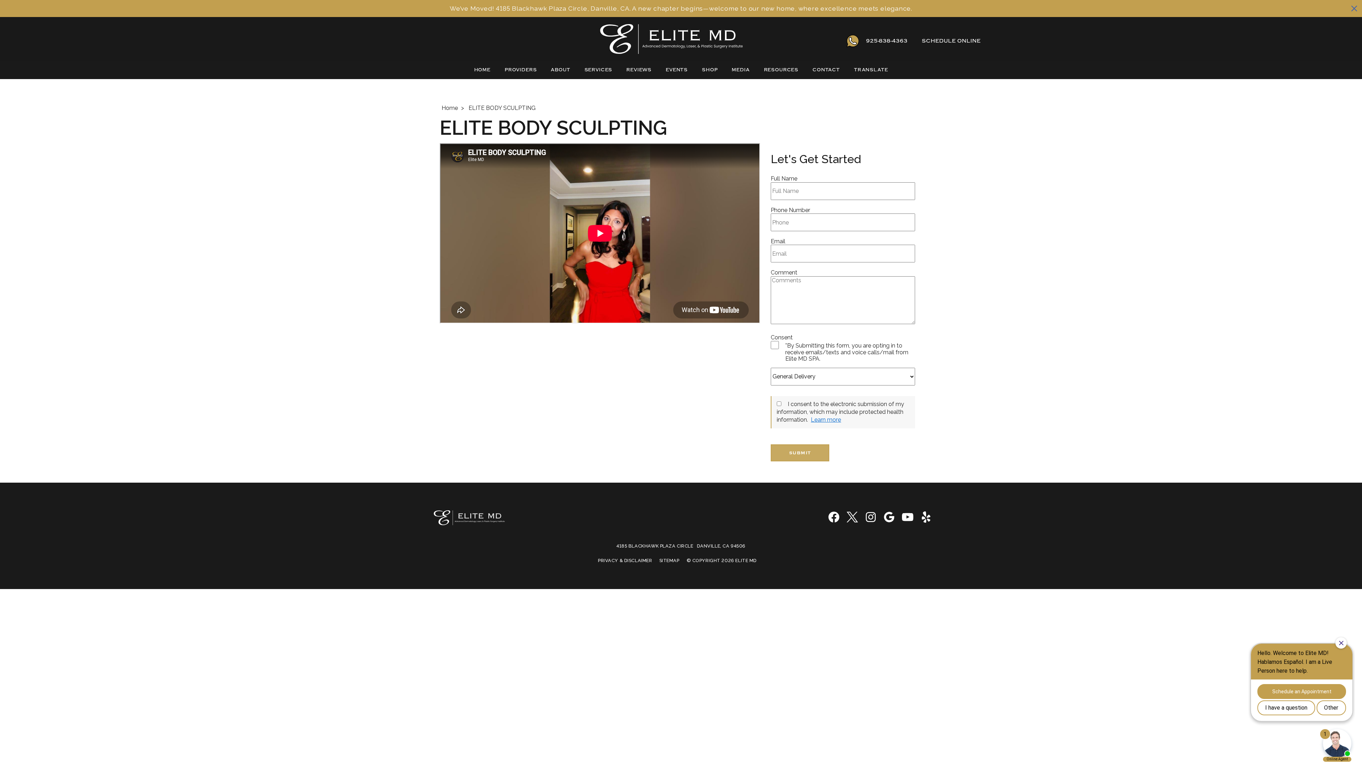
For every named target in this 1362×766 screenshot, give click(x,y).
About (560, 69)
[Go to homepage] (601, 41)
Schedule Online (951, 41)
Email (778, 241)
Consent (782, 337)
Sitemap (669, 560)
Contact (826, 69)
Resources (781, 69)
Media (740, 69)
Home (482, 69)
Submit (800, 452)
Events (677, 69)
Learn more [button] (826, 419)
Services (599, 69)
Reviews (639, 69)
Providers (521, 69)
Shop (710, 69)
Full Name (784, 179)
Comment (784, 273)
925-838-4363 (887, 41)
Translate (871, 69)
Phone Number (790, 210)
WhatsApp (853, 41)
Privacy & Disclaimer (625, 560)
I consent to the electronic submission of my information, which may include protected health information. (840, 412)
